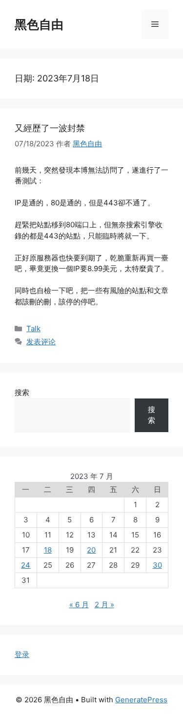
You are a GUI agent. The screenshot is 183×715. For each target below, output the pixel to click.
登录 (22, 654)
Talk (33, 328)
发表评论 (41, 341)
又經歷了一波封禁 (50, 128)
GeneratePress (141, 699)
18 (48, 550)
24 (25, 565)
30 (157, 565)
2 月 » (104, 604)
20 (91, 550)
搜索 (22, 392)
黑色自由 (39, 24)
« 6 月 (79, 604)
